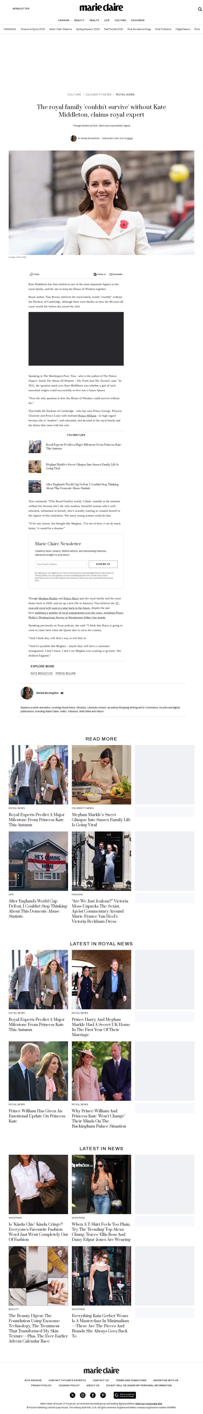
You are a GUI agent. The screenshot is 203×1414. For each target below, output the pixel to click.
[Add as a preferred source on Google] (143, 1395)
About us (93, 1385)
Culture (120, 20)
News (130, 138)
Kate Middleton (41, 673)
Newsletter (117, 274)
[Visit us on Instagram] (82, 1395)
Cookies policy (69, 1385)
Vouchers (137, 20)
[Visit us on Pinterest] (103, 1395)
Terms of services (70, 573)
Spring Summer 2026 (88, 29)
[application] (76, 339)
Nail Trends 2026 (113, 29)
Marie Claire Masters (60, 29)
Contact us (101, 1380)
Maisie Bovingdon (90, 138)
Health (94, 20)
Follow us (101, 274)
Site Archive (33, 1380)
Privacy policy (41, 1385)
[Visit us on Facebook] (93, 1395)
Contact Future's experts (67, 1380)
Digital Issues (183, 29)
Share (36, 274)
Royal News (125, 94)
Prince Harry (71, 598)
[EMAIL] (62, 693)
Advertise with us (166, 1380)
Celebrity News (98, 94)
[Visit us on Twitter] (72, 1395)
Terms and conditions (131, 1380)
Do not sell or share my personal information (139, 1385)
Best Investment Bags (139, 29)
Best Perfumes (163, 29)
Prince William (87, 415)
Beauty (79, 20)
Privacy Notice (41, 575)
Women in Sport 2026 (33, 29)
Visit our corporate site (148, 1404)
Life (107, 20)
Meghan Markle (48, 598)
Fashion (63, 20)
